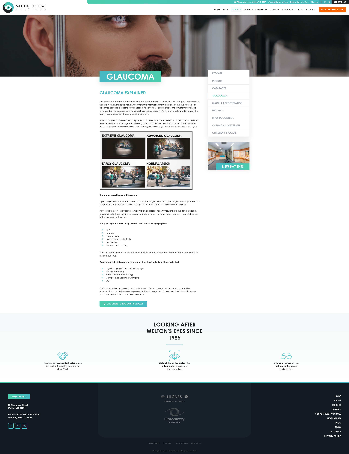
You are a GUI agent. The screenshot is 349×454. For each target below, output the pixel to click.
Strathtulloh (182, 443)
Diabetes (217, 80)
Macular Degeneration (227, 103)
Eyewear (274, 9)
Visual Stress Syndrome (255, 9)
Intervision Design (191, 451)
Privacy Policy (332, 436)
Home (217, 9)
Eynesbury (167, 443)
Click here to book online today (125, 303)
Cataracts (219, 88)
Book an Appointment (332, 9)
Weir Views (196, 443)
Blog (300, 9)
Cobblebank (154, 443)
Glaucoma (220, 95)
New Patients (288, 9)
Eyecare (236, 9)
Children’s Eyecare (224, 132)
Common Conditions (226, 125)
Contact (310, 9)
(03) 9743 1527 (19, 396)
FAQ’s (338, 422)
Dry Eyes (217, 110)
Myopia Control (223, 117)
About (226, 9)
